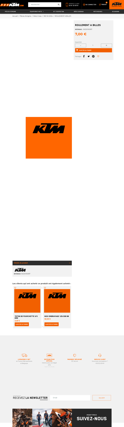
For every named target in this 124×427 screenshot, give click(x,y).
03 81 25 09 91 (74, 5)
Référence (17, 274)
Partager (84, 56)
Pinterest (93, 56)
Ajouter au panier (83, 50)
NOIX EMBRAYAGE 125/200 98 (56, 316)
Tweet (88, 56)
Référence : (79, 29)
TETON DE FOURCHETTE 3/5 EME (26, 317)
